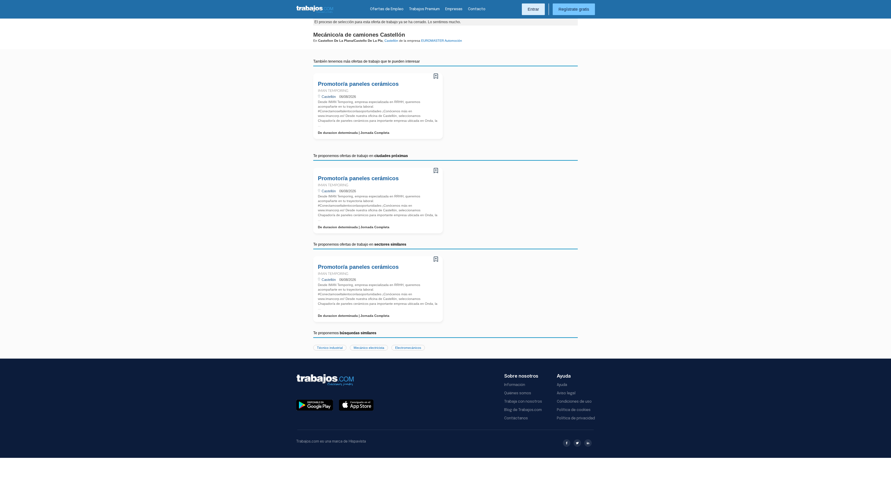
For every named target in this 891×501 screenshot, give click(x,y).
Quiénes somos (517, 393)
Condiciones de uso (574, 402)
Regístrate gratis (573, 9)
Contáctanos (516, 418)
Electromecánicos (408, 348)
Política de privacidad (576, 418)
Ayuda (562, 385)
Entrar (533, 9)
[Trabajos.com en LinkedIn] (588, 443)
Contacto (476, 9)
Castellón (391, 40)
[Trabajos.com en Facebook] (566, 443)
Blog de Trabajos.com (523, 410)
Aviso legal (566, 393)
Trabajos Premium (424, 9)
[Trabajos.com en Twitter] (577, 443)
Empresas (453, 9)
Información (514, 385)
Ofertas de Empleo (387, 9)
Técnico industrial (330, 348)
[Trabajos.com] (315, 12)
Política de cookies (574, 410)
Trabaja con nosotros (523, 402)
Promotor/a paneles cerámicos (358, 84)
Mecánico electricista (369, 348)
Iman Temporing (333, 91)
